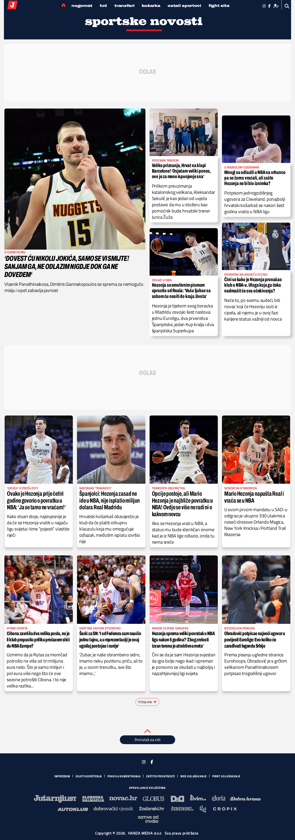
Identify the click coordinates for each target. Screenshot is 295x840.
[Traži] (287, 6)
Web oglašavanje (193, 776)
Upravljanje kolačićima (147, 788)
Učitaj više (145, 702)
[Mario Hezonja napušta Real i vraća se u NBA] (256, 450)
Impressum (62, 776)
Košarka (151, 6)
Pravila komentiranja (124, 776)
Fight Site (219, 6)
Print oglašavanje (226, 776)
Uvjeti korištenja (89, 776)
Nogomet (81, 6)
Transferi (124, 6)
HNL (103, 6)
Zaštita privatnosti (160, 776)
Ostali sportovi (184, 6)
